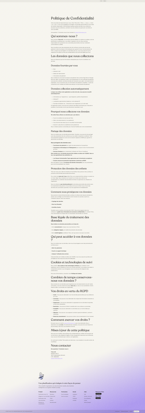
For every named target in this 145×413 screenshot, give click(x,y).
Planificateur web (42, 398)
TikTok (74, 396)
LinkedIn (74, 400)
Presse (85, 400)
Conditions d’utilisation (124, 411)
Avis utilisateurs (87, 398)
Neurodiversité (53, 402)
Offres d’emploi (87, 402)
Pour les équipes (64, 394)
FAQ (85, 394)
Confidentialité (117, 411)
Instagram (75, 394)
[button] (136, 411)
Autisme (51, 400)
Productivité (52, 396)
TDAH (51, 398)
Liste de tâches (42, 400)
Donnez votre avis (88, 396)
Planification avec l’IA (43, 394)
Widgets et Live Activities (44, 396)
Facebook (75, 398)
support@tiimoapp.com (80, 32)
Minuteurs (52, 394)
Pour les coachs (64, 396)
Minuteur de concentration (41, 403)
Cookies (131, 411)
